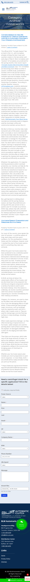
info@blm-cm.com (7, 535)
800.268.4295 (8, 2)
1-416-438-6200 (6, 533)
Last (2, 415)
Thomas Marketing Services (15, 578)
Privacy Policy (5, 559)
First (2, 408)
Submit (4, 495)
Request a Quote (16, 580)
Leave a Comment (12, 47)
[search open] (27, 2)
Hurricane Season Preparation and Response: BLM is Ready (14, 221)
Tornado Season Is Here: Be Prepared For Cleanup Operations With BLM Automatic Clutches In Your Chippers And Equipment (14, 37)
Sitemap (4, 562)
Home (3, 555)
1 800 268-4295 (6, 546)
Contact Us (23, 2)
